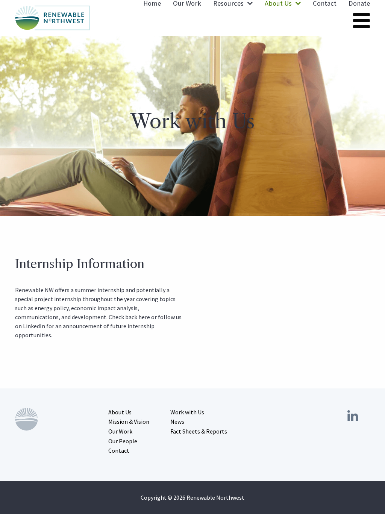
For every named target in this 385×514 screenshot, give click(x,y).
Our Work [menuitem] (187, 3)
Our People (122, 441)
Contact (118, 450)
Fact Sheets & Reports (198, 431)
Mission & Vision (128, 421)
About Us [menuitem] (278, 3)
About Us (120, 412)
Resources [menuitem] (228, 3)
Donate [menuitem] (359, 3)
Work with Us (187, 412)
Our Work (120, 431)
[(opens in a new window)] (352, 417)
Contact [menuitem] (324, 3)
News (177, 421)
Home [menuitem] (152, 3)
